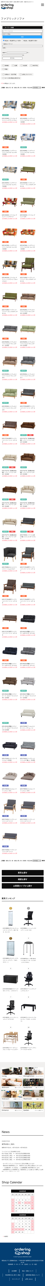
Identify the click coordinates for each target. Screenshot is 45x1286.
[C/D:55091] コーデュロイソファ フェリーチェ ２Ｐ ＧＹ (27, 375)
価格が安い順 (9, 87)
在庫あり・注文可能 (10, 74)
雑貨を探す (22, 879)
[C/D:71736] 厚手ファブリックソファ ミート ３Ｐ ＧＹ (27, 601)
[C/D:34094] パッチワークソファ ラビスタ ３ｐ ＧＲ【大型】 (9, 152)
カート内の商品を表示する (12, 78)
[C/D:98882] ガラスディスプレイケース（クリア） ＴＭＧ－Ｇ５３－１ (10, 960)
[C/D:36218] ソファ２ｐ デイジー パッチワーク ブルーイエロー (10, 279)
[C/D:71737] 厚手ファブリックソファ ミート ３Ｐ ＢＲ (9, 633)
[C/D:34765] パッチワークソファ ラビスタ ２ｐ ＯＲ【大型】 (9, 247)
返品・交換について (27, 1271)
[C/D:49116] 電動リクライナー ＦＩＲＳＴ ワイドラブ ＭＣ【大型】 (10, 695)
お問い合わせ (29, 1279)
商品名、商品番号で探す (30, 40)
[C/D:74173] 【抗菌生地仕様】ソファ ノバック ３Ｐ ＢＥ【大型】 (9, 472)
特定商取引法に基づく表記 (12, 1275)
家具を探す (22, 873)
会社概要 (14, 1271)
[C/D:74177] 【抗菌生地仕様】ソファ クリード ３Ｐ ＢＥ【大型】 (9, 536)
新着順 (24, 87)
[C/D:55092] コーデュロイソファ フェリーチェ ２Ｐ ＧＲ (9, 408)
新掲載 (7, 65)
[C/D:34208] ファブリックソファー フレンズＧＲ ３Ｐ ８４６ (28, 184)
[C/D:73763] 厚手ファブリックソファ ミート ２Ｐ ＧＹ (27, 408)
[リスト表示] (44, 87)
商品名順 (29, 87)
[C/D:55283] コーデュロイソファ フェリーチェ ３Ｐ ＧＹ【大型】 (9, 343)
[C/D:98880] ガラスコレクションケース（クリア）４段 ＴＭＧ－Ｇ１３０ (10, 930)
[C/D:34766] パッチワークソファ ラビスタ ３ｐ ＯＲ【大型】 (27, 247)
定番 (16, 65)
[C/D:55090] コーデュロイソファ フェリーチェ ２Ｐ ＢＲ (9, 375)
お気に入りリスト (27, 74)
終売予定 (35, 65)
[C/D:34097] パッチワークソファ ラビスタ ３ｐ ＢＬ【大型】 (9, 184)
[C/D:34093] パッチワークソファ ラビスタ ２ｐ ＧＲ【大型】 (27, 120)
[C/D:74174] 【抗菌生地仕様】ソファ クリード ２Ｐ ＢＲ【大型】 (27, 472)
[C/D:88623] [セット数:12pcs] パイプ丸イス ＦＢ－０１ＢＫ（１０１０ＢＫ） (28, 960)
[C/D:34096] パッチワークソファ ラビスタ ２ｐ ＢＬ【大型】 (27, 152)
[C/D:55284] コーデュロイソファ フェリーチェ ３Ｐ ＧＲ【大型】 (27, 343)
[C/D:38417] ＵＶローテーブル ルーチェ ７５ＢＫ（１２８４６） (28, 1019)
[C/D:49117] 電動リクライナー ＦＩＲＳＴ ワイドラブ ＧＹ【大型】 (28, 695)
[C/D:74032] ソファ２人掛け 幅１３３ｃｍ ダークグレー (28, 536)
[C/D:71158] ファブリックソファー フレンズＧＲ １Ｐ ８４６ (28, 279)
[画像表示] (42, 87)
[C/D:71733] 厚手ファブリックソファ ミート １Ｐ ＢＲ (9, 601)
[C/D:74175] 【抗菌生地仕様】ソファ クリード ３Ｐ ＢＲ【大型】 (9, 504)
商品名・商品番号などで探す (13, 40)
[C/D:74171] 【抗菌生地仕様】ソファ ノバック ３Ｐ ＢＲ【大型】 (27, 440)
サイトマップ (16, 1279)
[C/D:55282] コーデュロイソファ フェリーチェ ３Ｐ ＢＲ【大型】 (27, 311)
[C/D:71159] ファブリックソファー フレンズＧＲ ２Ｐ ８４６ (10, 311)
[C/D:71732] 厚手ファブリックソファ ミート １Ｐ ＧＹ (27, 568)
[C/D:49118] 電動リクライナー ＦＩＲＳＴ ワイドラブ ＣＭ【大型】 (10, 728)
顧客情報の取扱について (33, 1275)
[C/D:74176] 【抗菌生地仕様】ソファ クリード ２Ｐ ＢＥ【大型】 (27, 504)
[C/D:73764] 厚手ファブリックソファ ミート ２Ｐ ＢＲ (9, 440)
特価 (6, 69)
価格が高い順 (18, 87)
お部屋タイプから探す (22, 886)
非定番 (25, 65)
